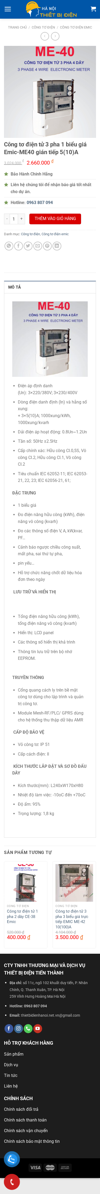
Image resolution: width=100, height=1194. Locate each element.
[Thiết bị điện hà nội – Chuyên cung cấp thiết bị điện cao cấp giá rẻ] (51, 9)
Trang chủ (17, 27)
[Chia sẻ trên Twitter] (28, 246)
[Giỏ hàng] (93, 9)
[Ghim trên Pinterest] (47, 246)
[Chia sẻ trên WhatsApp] (9, 246)
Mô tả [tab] (14, 287)
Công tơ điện (43, 27)
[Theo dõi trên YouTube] (37, 1028)
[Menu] (7, 9)
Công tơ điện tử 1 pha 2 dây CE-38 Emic (22, 916)
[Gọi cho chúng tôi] (28, 1028)
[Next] (96, 907)
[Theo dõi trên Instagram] (18, 1028)
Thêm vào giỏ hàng (55, 218)
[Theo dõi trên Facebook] (9, 1028)
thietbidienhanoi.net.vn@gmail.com (50, 1015)
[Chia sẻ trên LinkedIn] (57, 246)
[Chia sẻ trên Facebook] (18, 246)
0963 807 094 (35, 1006)
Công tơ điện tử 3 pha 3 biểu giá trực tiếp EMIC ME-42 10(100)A (71, 919)
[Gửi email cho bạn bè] (37, 246)
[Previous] (3, 907)
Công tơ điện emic (76, 27)
